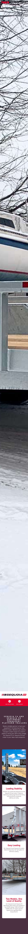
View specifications (9, 704)
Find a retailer (19, 704)
